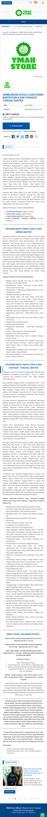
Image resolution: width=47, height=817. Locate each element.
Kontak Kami (7, 3)
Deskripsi (8, 147)
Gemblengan (29, 109)
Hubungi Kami (17, 126)
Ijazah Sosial (38, 109)
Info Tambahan (22, 147)
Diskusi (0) (35, 147)
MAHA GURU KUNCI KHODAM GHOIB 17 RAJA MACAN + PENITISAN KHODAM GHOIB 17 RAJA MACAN (33, 772)
